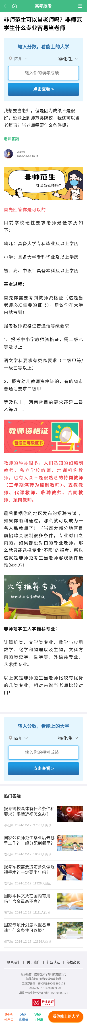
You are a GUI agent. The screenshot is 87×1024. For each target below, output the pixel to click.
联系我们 (14, 962)
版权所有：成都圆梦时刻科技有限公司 (43, 974)
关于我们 (33, 962)
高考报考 (43, 6)
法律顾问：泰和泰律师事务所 (43, 979)
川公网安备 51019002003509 (44, 988)
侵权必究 (73, 962)
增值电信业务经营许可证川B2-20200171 (43, 992)
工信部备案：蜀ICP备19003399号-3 (43, 983)
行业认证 (53, 962)
